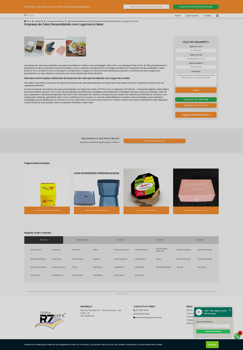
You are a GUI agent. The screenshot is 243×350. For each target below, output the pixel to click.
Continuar (212, 345)
